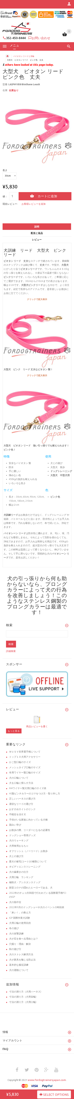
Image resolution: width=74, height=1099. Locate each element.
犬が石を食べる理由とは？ (23, 938)
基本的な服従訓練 (18, 964)
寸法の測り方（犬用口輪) (22, 1002)
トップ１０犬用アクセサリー (24, 756)
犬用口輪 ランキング (21, 877)
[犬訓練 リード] (37, 334)
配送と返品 (37, 233)
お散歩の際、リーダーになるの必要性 (29, 830)
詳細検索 (11, 651)
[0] (64, 35)
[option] (37, 129)
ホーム (7, 56)
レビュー (37, 239)
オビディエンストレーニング (24, 866)
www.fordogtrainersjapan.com (47, 1080)
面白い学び (15, 824)
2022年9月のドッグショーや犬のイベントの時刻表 (36, 907)
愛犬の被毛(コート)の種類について (28, 861)
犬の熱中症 (15, 902)
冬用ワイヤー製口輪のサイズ (24, 772)
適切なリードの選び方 (21, 804)
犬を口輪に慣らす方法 (21, 783)
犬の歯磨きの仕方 (18, 872)
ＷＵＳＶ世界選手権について (24, 751)
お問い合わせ (41, 38)
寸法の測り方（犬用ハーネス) (25, 991)
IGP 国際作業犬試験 (19, 917)
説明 (36, 226)
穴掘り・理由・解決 (20, 944)
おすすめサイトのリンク (22, 809)
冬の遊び (14, 928)
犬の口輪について (18, 777)
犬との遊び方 (16, 856)
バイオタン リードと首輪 (23, 56)
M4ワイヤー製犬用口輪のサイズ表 (27, 788)
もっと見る (14, 731)
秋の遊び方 (15, 949)
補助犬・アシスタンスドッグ (24, 882)
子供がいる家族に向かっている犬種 (28, 819)
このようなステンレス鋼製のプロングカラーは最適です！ (37, 603)
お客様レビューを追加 (34, 204)
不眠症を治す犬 (17, 814)
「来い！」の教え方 (20, 912)
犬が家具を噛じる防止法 (22, 959)
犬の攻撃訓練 (16, 933)
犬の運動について (18, 970)
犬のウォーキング (18, 840)
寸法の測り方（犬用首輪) (22, 996)
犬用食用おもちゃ (18, 845)
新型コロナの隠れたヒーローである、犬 (30, 887)
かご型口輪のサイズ (20, 762)
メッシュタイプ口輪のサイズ (24, 767)
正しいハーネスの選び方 (22, 798)
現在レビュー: (10, 204)
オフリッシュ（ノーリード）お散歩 (28, 851)
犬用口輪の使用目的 (20, 923)
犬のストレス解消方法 (21, 954)
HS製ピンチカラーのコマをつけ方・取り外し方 (34, 793)
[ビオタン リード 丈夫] (37, 410)
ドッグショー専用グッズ (22, 835)
